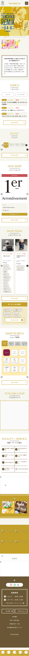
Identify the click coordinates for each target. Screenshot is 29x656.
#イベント (15, 313)
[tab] (5, 343)
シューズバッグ (22, 352)
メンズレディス (14, 352)
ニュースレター (21, 94)
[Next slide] (26, 145)
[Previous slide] (3, 145)
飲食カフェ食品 (14, 368)
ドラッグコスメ (22, 360)
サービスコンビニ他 (22, 368)
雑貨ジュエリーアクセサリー (7, 360)
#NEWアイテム (7, 310)
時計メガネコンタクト (14, 360)
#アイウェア (6, 313)
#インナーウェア (7, 316)
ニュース (8, 94)
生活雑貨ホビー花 (7, 368)
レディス (7, 352)
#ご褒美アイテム (17, 310)
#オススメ (17, 316)
